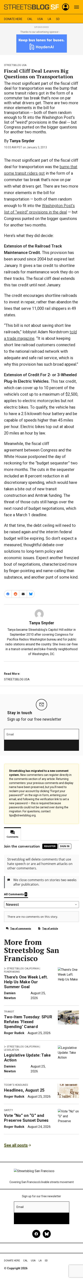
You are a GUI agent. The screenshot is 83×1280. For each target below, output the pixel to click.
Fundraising (12, 972)
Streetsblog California (23, 968)
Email (10, 734)
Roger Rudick (14, 1033)
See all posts (16, 1145)
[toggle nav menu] (76, 7)
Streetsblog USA (15, 65)
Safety (8, 1110)
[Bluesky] (47, 1234)
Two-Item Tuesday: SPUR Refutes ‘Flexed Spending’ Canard (28, 1021)
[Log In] (65, 7)
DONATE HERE (13, 19)
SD (58, 19)
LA (49, 19)
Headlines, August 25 (24, 1090)
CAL (29, 19)
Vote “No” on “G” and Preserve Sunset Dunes (26, 1118)
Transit (9, 1011)
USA (40, 19)
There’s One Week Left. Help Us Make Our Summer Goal (26, 982)
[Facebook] (36, 1234)
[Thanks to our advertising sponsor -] (41, 43)
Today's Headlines (16, 1085)
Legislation (11, 1050)
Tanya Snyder (22, 140)
